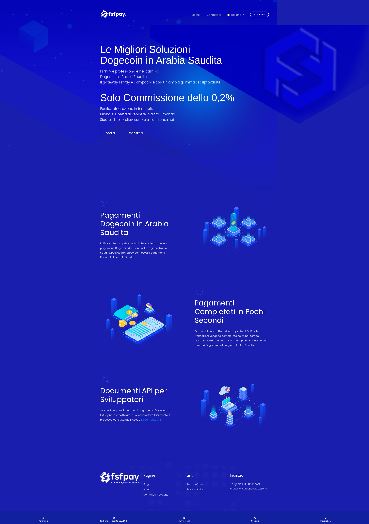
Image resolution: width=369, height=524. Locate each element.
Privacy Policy (195, 489)
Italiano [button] (236, 14)
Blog (146, 484)
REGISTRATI (135, 133)
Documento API (151, 419)
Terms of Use (195, 484)
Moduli (195, 14)
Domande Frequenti (155, 494)
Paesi (146, 489)
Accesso (259, 14)
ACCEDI (110, 133)
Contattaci (214, 14)
